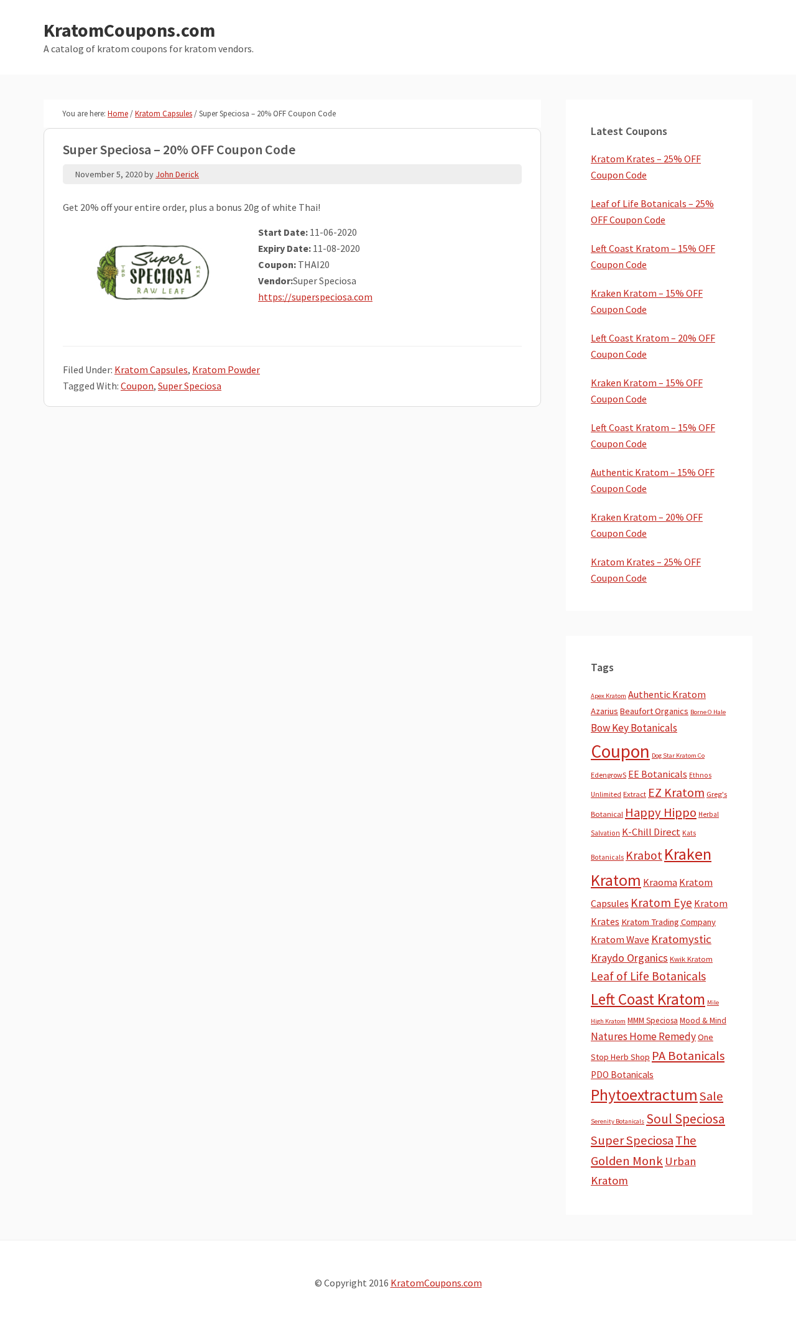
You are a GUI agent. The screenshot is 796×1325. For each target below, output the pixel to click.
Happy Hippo (660, 812)
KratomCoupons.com (129, 30)
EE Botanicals (657, 774)
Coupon (137, 385)
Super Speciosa (189, 385)
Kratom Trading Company (668, 922)
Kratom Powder (226, 369)
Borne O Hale (708, 712)
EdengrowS (608, 774)
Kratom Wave (620, 939)
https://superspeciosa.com (315, 297)
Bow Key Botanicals (634, 728)
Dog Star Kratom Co (678, 755)
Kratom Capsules (151, 369)
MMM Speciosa (652, 1020)
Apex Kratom (608, 696)
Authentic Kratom (667, 694)
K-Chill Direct (651, 832)
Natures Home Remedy (643, 1036)
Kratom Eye (661, 902)
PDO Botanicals (622, 1075)
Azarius (604, 711)
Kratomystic (681, 939)
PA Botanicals (688, 1056)
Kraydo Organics (629, 958)
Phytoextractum (644, 1095)
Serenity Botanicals (617, 1121)
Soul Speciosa (685, 1118)
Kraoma (660, 882)
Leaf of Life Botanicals (648, 976)
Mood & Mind (703, 1020)
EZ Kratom (676, 792)
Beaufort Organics (654, 711)
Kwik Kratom (691, 959)
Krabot (644, 855)
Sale (711, 1096)
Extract (634, 794)
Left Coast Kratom (648, 999)
